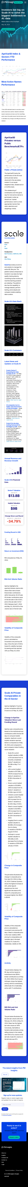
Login (2, 1164)
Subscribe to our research (8, 29)
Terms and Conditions (7, 1115)
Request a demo (18, 2)
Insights (3, 1155)
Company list (4, 1157)
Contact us (4, 1160)
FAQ (2, 1162)
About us (3, 1153)
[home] (5, 2)
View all (5, 1074)
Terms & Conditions (9, 1170)
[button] (25, 2)
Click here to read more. (12, 419)
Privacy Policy (19, 1170)
